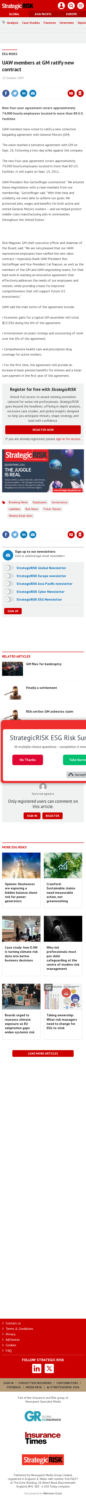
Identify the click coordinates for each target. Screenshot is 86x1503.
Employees (40, 502)
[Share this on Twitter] (15, 93)
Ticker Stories (52, 509)
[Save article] (80, 93)
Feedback (14, 1387)
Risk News (31, 509)
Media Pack (34, 1387)
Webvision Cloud (52, 1493)
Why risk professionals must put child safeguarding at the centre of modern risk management (63, 958)
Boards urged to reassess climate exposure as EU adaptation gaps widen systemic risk (19, 1023)
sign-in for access (68, 439)
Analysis (12, 23)
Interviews (67, 23)
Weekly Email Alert (20, 516)
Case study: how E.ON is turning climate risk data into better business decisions (21, 953)
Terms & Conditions (19, 1328)
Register (52, 816)
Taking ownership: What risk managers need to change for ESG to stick (62, 1021)
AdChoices (13, 1339)
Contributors (67, 1383)
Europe (71, 14)
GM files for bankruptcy (44, 664)
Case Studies (31, 23)
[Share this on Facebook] (6, 93)
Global (14, 14)
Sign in (31, 84)
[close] (83, 84)
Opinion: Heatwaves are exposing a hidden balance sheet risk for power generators (21, 892)
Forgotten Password (35, 1383)
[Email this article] (33, 93)
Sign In (8, 1383)
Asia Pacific (43, 14)
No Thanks (28, 760)
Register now (43, 430)
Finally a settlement (41, 688)
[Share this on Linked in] (24, 93)
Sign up (13, 611)
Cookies (11, 1345)
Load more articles (43, 1053)
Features (50, 23)
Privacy (10, 1334)
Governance (59, 502)
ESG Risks (9, 54)
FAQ (9, 1350)
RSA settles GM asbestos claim (49, 711)
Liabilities (14, 509)
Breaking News (18, 502)
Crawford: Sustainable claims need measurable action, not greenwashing (61, 892)
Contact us (13, 1323)
